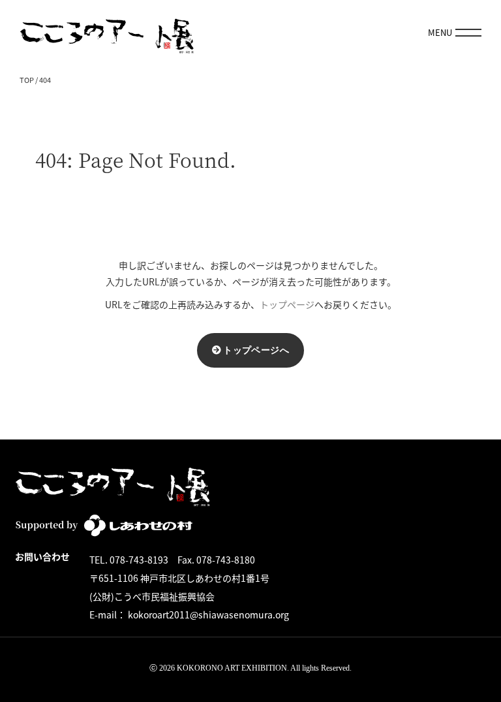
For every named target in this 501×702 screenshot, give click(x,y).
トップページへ (256, 349)
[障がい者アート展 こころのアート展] (107, 32)
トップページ (287, 304)
